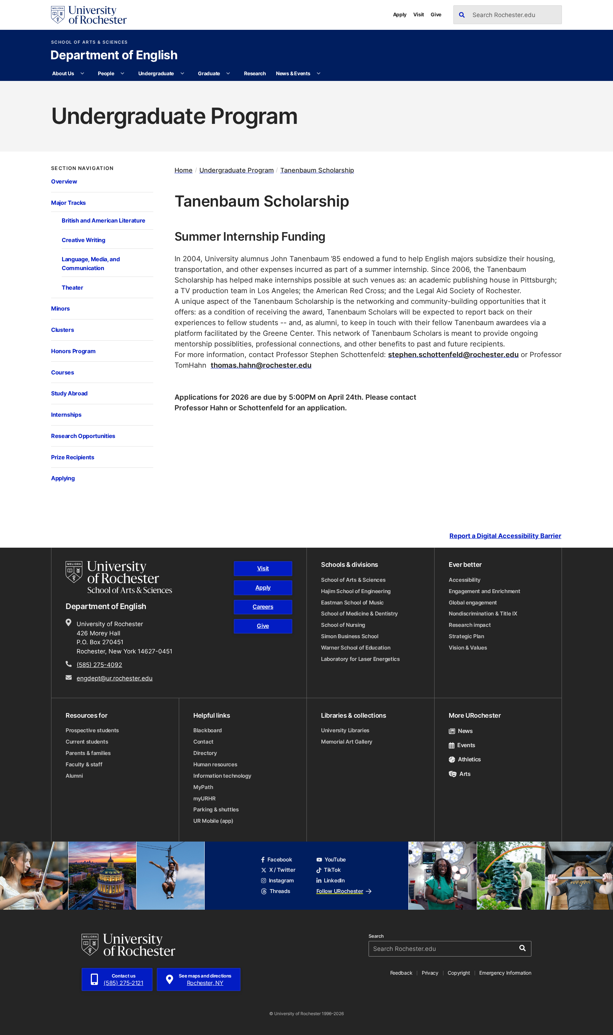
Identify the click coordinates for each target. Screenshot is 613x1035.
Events (466, 745)
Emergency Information (505, 972)
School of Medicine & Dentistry (359, 613)
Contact (203, 741)
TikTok (332, 870)
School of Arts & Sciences (89, 42)
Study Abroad (69, 393)
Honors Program (73, 351)
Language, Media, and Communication (91, 263)
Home (184, 170)
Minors (60, 308)
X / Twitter (282, 870)
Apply (400, 14)
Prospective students (92, 730)
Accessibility (465, 580)
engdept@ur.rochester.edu (115, 678)
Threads (280, 891)
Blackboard (207, 730)
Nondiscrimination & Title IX (483, 613)
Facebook (279, 859)
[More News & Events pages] (319, 73)
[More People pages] (122, 73)
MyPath (203, 787)
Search (376, 936)
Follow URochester (339, 891)
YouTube (335, 859)
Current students (87, 741)
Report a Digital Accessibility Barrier (505, 536)
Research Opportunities (83, 436)
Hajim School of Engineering (356, 591)
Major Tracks (68, 202)
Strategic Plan (466, 636)
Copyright (459, 972)
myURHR (204, 798)
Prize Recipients (72, 457)
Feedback (401, 972)
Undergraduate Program (236, 170)
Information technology (222, 775)
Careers (263, 606)
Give (436, 14)
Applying (62, 478)
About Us (63, 73)
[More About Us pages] (82, 73)
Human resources (215, 764)
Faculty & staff (84, 764)
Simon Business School (350, 636)
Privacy (430, 972)
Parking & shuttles (216, 809)
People (106, 73)
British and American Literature (103, 220)
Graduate (209, 73)
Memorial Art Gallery (346, 741)
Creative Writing (83, 240)
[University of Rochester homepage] (89, 15)
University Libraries (345, 730)
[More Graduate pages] (228, 73)
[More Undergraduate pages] (182, 73)
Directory (205, 753)
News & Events (293, 73)
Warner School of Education (355, 647)
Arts (465, 774)
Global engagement (473, 602)
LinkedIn (334, 880)
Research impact (470, 625)
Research (255, 73)
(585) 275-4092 (99, 664)
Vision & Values (468, 647)
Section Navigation (82, 168)
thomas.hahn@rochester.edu (261, 365)
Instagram (281, 880)
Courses (62, 372)
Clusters (62, 329)
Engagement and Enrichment (484, 591)
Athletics (469, 759)
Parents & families (88, 753)
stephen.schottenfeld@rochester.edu (453, 354)
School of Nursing (343, 625)
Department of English (113, 55)
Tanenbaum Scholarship (317, 170)
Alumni (74, 775)
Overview (64, 181)
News (465, 731)
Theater (72, 287)
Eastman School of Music (352, 602)
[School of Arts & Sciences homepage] (120, 577)
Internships (66, 414)
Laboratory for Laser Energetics (360, 659)
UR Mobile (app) (213, 821)
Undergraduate (156, 73)
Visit (418, 14)
